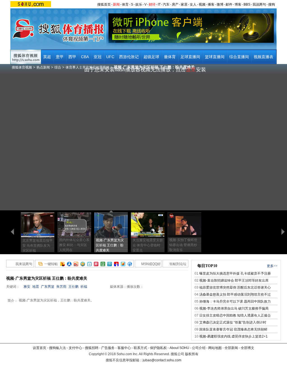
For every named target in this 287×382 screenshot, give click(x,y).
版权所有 (191, 354)
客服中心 (124, 348)
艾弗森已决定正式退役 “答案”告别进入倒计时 (232, 322)
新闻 (116, 4)
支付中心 (75, 348)
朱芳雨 (61, 287)
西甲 (72, 57)
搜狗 (271, 4)
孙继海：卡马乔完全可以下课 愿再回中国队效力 (235, 301)
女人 (193, 4)
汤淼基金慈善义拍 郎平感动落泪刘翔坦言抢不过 (235, 294)
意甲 (60, 57)
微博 (220, 4)
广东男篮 (47, 287)
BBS (247, 4)
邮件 (229, 4)
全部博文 (247, 348)
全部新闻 (231, 348)
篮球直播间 (214, 57)
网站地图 (215, 348)
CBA (85, 57)
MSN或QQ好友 (148, 264)
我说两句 (259, 4)
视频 (202, 4)
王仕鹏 (73, 287)
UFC (110, 57)
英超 (47, 57)
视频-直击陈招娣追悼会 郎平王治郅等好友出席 (234, 280)
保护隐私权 (158, 348)
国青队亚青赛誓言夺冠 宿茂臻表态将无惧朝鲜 (233, 329)
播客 (211, 4)
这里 (191, 69)
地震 (35, 287)
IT (159, 4)
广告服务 (108, 348)
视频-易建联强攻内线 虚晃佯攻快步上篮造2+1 (233, 336)
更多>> (272, 266)
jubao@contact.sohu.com (162, 360)
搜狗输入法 (57, 348)
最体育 (170, 57)
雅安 (27, 287)
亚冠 (97, 57)
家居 (184, 4)
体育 (125, 4)
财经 (152, 4)
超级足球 (151, 57)
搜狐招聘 (91, 348)
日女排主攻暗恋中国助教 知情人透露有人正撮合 (235, 315)
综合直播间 (239, 57)
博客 (238, 4)
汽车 (166, 4)
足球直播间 (190, 57)
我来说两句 (23, 264)
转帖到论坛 (178, 264)
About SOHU (179, 348)
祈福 (83, 287)
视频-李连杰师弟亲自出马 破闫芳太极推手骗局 (234, 308)
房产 (175, 4)
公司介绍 (198, 348)
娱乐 (138, 4)
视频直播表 (263, 57)
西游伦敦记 (129, 57)
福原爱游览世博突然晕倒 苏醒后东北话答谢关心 (235, 287)
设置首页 (39, 348)
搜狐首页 (104, 4)
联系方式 (140, 348)
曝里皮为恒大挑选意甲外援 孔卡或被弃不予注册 (235, 273)
